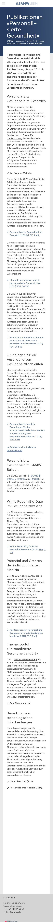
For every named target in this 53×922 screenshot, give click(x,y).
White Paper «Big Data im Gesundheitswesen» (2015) (28, 549)
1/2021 (35, 479)
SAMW (10, 41)
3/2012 (34, 475)
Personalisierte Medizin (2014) (26, 787)
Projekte (19, 41)
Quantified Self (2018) (21, 781)
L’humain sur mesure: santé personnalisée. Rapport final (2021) (25, 283)
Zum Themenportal (20, 703)
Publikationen (35, 43)
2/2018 (21, 479)
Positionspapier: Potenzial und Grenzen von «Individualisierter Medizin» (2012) (26, 632)
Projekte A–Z (31, 41)
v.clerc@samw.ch (12, 912)
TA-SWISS (15, 743)
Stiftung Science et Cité (23, 128)
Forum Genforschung (25, 659)
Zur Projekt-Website (21, 172)
